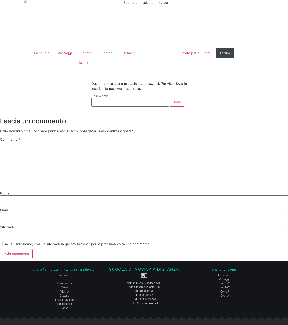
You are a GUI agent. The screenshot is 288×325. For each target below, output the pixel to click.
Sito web (7, 227)
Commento (10, 139)
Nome (4, 193)
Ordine (84, 63)
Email (4, 210)
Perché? (107, 53)
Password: (99, 96)
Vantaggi (65, 53)
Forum (225, 53)
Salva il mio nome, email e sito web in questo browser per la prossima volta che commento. (77, 244)
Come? (128, 53)
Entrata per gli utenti (195, 53)
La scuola (41, 53)
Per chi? (86, 53)
